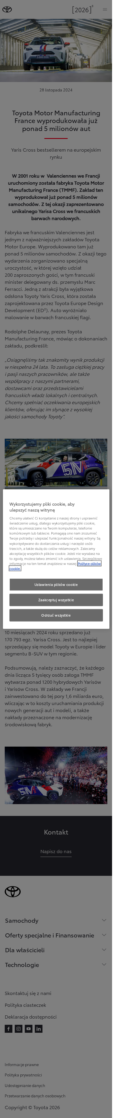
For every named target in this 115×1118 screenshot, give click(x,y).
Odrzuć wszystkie (55, 614)
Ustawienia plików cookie (56, 584)
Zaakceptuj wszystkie (56, 599)
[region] (56, 559)
